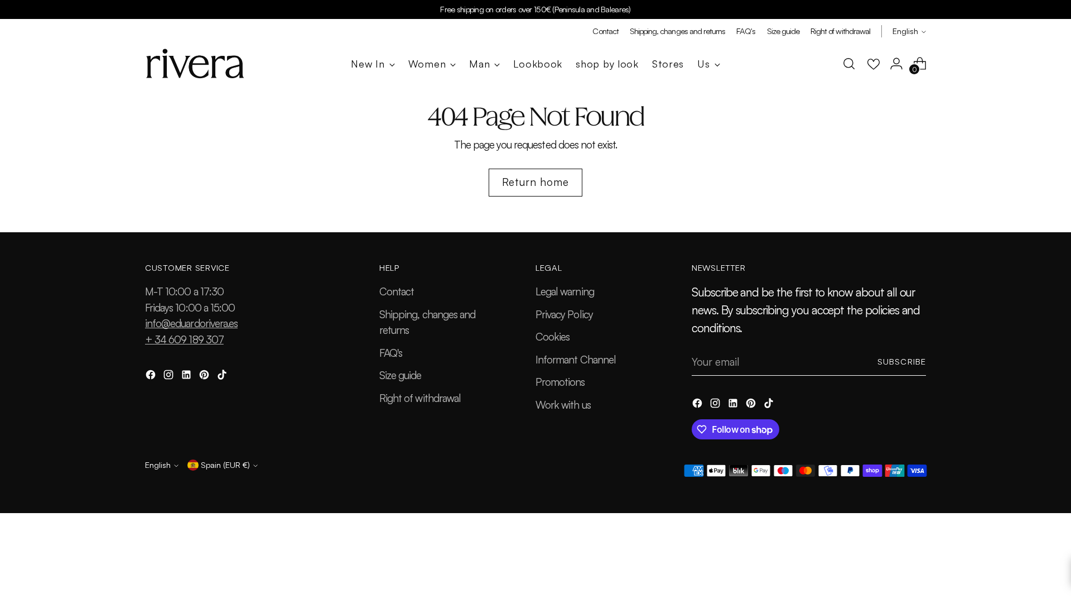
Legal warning (565, 291)
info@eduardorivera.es (191, 323)
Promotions (560, 382)
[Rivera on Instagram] (169, 376)
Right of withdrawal (420, 398)
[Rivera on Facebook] (151, 376)
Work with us (563, 404)
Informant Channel (576, 359)
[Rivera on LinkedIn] (187, 376)
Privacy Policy (564, 314)
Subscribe (901, 361)
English (905, 31)
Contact (396, 291)
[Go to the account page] (896, 63)
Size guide (400, 375)
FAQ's (390, 353)
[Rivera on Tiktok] (223, 376)
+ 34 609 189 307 (184, 339)
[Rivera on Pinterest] (205, 376)
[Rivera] (195, 63)
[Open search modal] (849, 63)
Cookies (553, 336)
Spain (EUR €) (225, 465)
